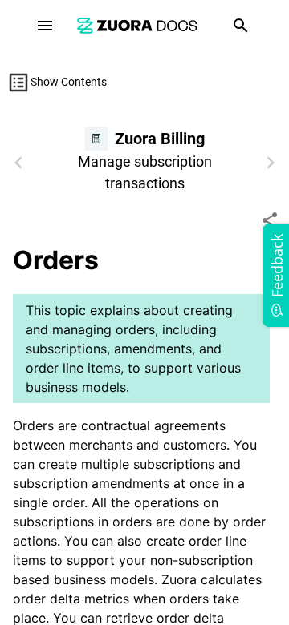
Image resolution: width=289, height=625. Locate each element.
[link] (137, 25)
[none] (269, 220)
